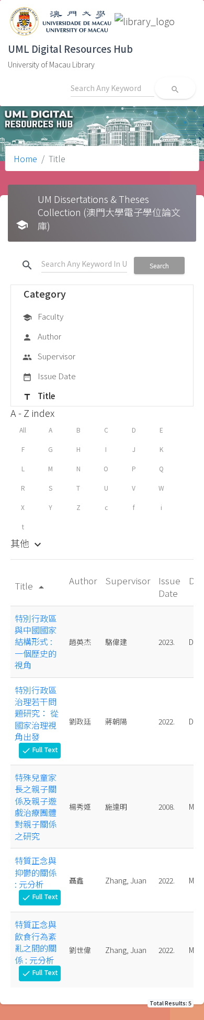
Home (25, 158)
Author (41, 336)
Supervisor (48, 356)
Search (159, 265)
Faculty (42, 316)
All (22, 429)
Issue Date (49, 376)
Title (38, 396)
